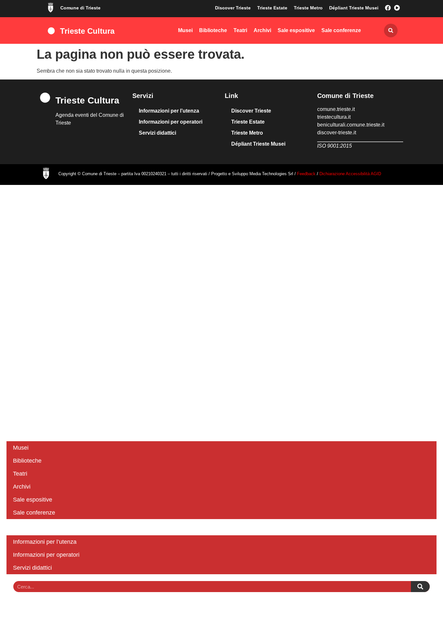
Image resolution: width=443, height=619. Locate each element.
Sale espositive (296, 30)
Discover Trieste (233, 7)
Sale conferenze (341, 30)
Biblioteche (213, 30)
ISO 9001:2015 (334, 146)
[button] (391, 30)
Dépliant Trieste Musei (353, 7)
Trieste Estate (272, 7)
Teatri (240, 30)
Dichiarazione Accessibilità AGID (350, 173)
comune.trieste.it (336, 109)
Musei (185, 30)
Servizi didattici (157, 133)
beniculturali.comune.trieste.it (350, 124)
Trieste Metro (308, 7)
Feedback (307, 173)
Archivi (262, 30)
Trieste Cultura (87, 31)
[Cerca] (420, 586)
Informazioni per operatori (170, 122)
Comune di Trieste (80, 7)
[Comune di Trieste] (50, 7)
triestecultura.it (334, 117)
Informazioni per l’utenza (169, 111)
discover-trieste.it (336, 132)
